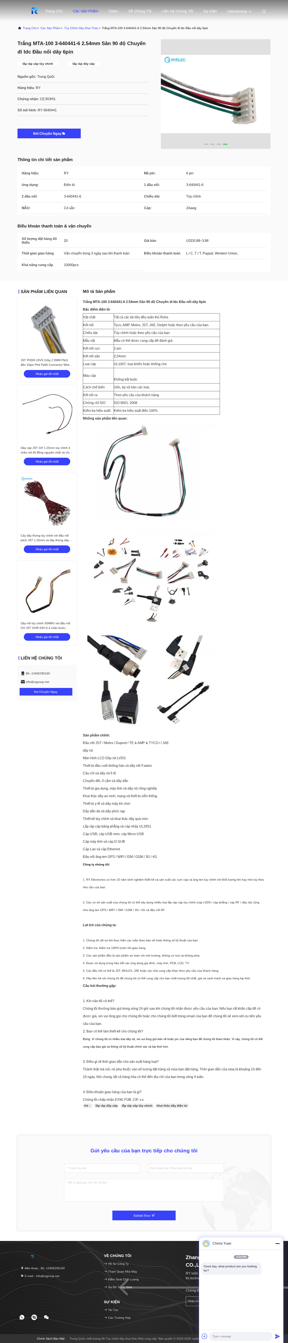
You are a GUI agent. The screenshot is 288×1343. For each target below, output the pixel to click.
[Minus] (277, 1243)
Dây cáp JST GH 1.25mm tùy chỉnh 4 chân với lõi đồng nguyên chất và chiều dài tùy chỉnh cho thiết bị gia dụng (47, 452)
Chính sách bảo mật (51, 1338)
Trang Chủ (54, 11)
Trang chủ (30, 28)
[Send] (277, 1336)
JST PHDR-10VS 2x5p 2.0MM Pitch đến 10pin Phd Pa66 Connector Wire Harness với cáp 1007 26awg (45, 364)
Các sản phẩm (85, 11)
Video (113, 11)
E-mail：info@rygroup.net (41, 1276)
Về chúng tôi (139, 11)
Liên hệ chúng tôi (177, 11)
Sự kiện (210, 11)
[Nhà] (34, 10)
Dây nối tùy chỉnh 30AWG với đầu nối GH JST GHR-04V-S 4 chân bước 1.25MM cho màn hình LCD (45, 628)
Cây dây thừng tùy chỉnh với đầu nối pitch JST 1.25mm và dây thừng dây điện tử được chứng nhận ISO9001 (45, 540)
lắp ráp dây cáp (107, 1105)
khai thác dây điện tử (172, 1105)
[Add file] (204, 1336)
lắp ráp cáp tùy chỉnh (137, 1105)
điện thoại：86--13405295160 (44, 1268)
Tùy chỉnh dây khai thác (81, 28)
